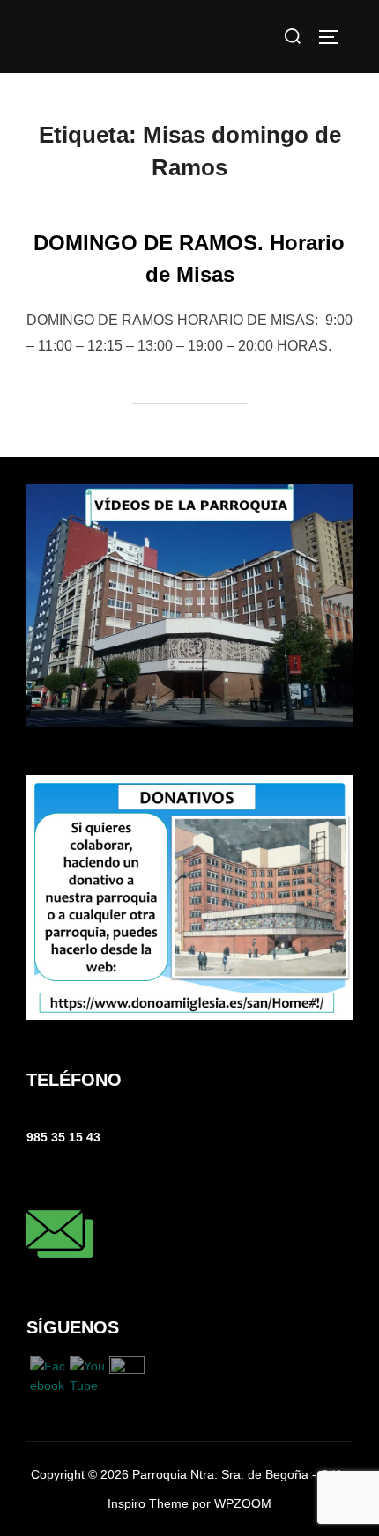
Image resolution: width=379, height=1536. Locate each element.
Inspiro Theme (148, 1503)
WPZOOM (242, 1503)
